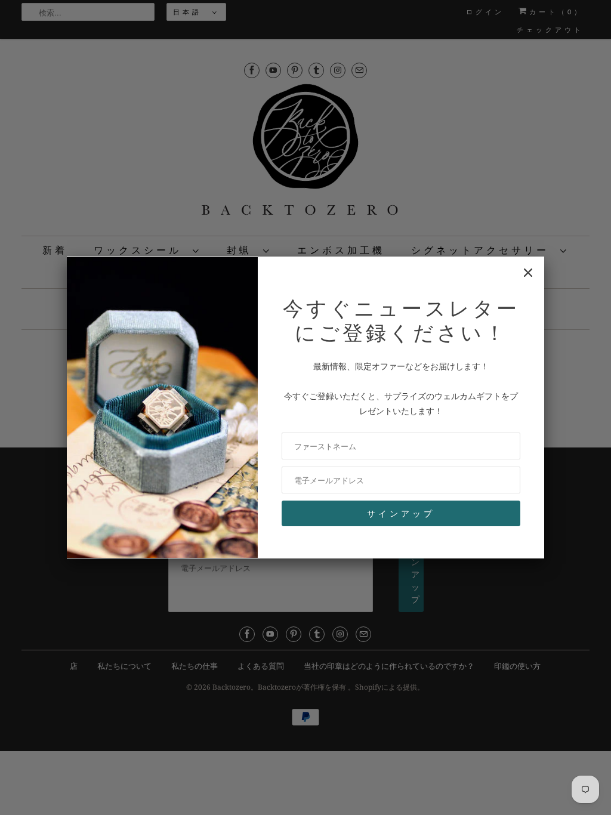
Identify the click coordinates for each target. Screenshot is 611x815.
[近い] (528, 273)
